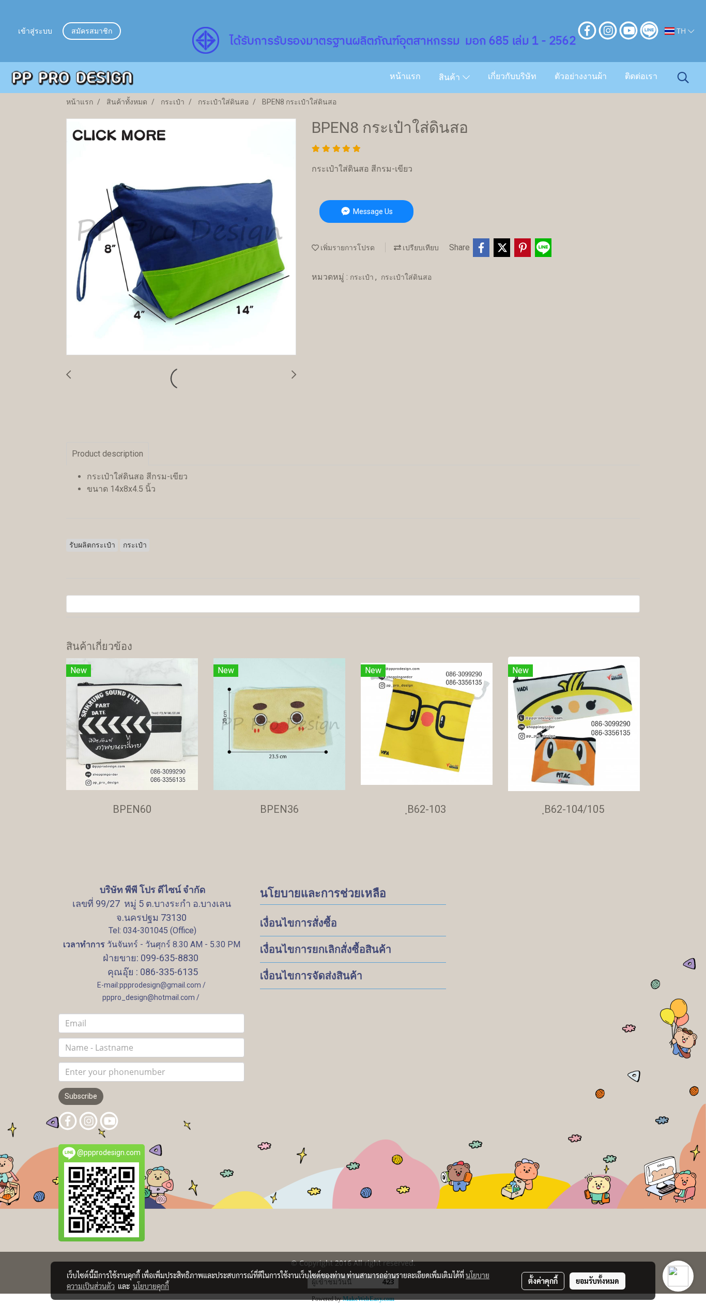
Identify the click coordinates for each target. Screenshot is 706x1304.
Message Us (372, 211)
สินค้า (451, 78)
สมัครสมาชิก (91, 32)
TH (681, 31)
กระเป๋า (362, 277)
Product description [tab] (107, 454)
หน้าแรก (405, 77)
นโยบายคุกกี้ (151, 1286)
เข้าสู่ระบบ (35, 32)
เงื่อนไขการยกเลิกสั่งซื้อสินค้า (325, 949)
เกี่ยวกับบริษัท (512, 77)
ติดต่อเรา (641, 77)
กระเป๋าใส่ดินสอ (406, 277)
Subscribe (81, 1096)
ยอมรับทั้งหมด (597, 1280)
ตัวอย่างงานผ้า (581, 77)
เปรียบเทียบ (420, 248)
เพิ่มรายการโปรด (347, 248)
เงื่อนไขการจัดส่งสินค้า (311, 975)
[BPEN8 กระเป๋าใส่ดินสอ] (181, 237)
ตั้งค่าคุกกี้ (543, 1280)
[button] (683, 77)
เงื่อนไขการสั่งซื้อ (298, 923)
